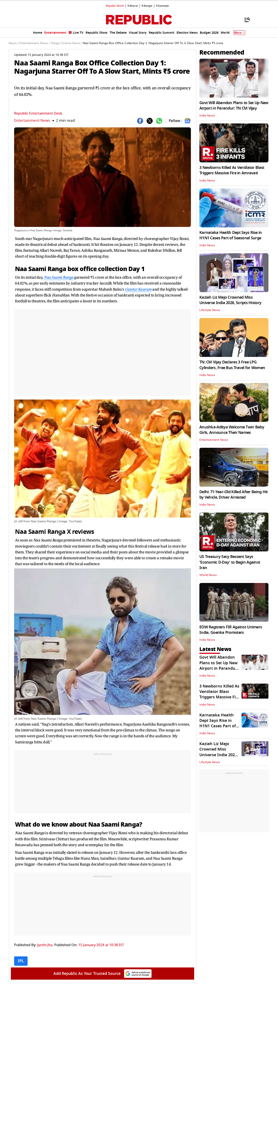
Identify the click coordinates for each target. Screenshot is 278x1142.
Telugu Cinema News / (66, 43)
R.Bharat (132, 6)
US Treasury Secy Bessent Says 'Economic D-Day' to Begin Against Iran (229, 562)
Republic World (115, 6)
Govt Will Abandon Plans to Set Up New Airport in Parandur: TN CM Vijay (233, 105)
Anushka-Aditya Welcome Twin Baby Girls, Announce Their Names (231, 429)
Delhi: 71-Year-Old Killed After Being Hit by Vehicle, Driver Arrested (233, 494)
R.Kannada (162, 6)
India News (207, 115)
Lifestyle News (209, 310)
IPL (21, 961)
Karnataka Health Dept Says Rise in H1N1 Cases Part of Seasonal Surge (230, 235)
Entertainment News (32, 120)
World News (208, 575)
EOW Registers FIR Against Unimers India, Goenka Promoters (230, 629)
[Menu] (245, 19)
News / (13, 43)
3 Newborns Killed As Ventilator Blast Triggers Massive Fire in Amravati (231, 170)
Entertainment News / (34, 43)
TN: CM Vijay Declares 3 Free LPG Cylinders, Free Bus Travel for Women (232, 364)
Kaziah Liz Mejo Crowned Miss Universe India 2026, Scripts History (230, 300)
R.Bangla (147, 6)
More (238, 33)
